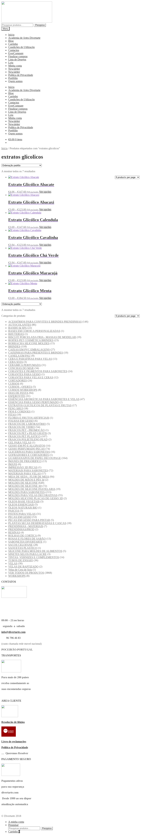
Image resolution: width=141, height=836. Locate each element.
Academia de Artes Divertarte (24, 37)
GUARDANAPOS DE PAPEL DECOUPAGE (34, 458)
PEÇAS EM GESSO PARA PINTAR (29, 520)
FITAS (12, 414)
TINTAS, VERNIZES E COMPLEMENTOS (33, 557)
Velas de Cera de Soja (20, 569)
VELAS (12, 563)
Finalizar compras (18, 56)
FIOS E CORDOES (19, 411)
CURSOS (13, 383)
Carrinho (13, 44)
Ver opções (45, 191)
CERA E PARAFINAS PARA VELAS (30, 358)
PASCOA (13, 510)
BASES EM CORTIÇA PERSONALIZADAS (34, 330)
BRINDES (14, 346)
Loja (10, 62)
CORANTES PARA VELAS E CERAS (30, 377)
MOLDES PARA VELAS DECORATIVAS (32, 495)
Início (11, 34)
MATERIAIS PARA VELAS (24, 473)
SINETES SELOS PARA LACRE (27, 554)
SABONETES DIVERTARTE (25, 541)
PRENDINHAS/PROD (21, 529)
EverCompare (15, 53)
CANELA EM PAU (19, 355)
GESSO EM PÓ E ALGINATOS (26, 445)
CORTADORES (17, 380)
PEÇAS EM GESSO (19, 516)
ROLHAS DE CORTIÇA (22, 535)
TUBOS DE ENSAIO (20, 560)
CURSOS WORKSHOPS (22, 389)
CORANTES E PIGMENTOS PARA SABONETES (37, 371)
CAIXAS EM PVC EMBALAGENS (29, 349)
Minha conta (15, 65)
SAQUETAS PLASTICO (22, 547)
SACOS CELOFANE (20, 544)
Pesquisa (40, 25)
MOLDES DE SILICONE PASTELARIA (31, 489)
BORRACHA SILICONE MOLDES (29, 343)
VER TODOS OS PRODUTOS (26, 572)
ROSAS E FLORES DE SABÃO (27, 538)
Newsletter (14, 68)
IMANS (12, 464)
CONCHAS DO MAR (21, 368)
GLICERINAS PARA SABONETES (29, 451)
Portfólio (13, 78)
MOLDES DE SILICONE (23, 482)
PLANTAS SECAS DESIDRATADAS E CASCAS (37, 523)
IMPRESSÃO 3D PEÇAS (22, 467)
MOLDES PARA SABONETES (26, 492)
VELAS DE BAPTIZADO (23, 566)
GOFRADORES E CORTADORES (28, 454)
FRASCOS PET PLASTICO (24, 436)
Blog (11, 40)
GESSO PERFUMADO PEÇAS (26, 448)
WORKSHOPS (17, 575)
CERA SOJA (15, 361)
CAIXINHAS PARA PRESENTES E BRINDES (35, 352)
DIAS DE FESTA (18, 392)
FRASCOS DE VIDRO (21, 427)
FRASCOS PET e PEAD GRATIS (27, 433)
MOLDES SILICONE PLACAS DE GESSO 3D (35, 498)
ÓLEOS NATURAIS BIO (22, 507)
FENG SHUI (15, 408)
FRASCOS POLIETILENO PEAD (28, 439)
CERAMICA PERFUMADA (24, 365)
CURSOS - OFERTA (20, 386)
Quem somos (15, 81)
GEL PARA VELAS (19, 442)
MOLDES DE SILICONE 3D (25, 485)
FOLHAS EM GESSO (21, 420)
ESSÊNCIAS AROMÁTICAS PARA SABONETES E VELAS (43, 399)
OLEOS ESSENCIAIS (21, 504)
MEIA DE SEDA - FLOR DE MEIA (28, 476)
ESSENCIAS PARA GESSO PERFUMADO (33, 402)
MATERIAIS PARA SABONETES (28, 470)
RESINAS (14, 532)
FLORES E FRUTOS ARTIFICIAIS (28, 417)
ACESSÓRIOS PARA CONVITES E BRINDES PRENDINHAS (45, 321)
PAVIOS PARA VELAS (22, 513)
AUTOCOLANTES (19, 324)
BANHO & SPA (17, 327)
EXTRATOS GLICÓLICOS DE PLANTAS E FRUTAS (40, 405)
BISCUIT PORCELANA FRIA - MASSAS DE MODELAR (42, 337)
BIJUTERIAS (16, 334)
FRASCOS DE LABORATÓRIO (27, 423)
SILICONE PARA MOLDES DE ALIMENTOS (35, 551)
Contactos (13, 50)
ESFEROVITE (16, 396)
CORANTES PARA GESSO (24, 374)
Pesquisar (13, 824)
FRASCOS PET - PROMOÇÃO (26, 430)
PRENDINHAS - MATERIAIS (25, 526)
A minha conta (16, 821)
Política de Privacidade (20, 75)
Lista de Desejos (17, 59)
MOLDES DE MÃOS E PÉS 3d (26, 479)
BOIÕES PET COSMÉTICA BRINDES (30, 340)
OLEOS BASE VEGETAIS (24, 501)
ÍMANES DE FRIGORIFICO (25, 461)
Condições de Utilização (21, 47)
